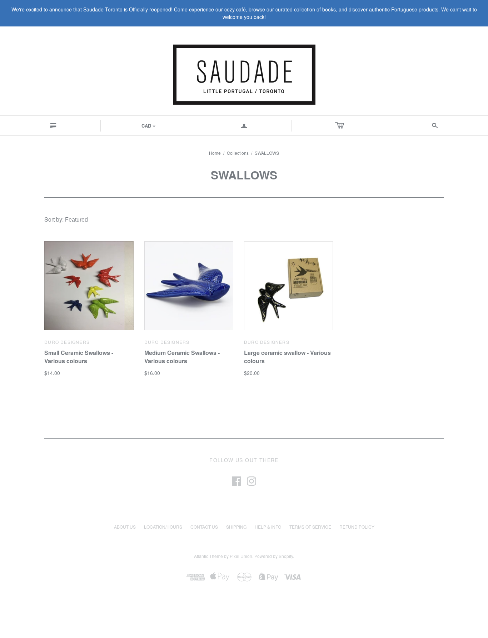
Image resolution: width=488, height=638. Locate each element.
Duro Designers (67, 342)
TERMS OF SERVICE (310, 527)
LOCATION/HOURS (163, 527)
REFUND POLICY (356, 527)
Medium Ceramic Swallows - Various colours (182, 356)
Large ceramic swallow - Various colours (287, 356)
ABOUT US (125, 527)
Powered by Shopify (273, 556)
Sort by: (54, 219)
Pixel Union (241, 556)
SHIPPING (236, 527)
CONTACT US (204, 527)
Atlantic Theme (208, 556)
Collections (238, 153)
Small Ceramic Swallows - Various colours (78, 356)
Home (215, 153)
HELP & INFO (268, 527)
